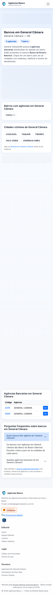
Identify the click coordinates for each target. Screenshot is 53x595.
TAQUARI (26, 134)
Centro (10, 115)
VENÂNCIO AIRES (31, 140)
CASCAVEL (11, 134)
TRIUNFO (39, 134)
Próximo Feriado (7, 575)
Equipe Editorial (7, 535)
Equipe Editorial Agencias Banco (26, 585)
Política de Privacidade (10, 554)
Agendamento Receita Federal (13, 569)
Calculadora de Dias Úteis (11, 572)
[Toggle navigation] (48, 4)
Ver (45, 408)
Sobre (3, 532)
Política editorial (7, 541)
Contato (4, 538)
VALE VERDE (12, 140)
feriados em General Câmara (21, 146)
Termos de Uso (7, 557)
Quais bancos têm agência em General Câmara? (24, 436)
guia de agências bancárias (28, 469)
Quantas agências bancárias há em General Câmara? (23, 461)
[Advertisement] (26, 277)
